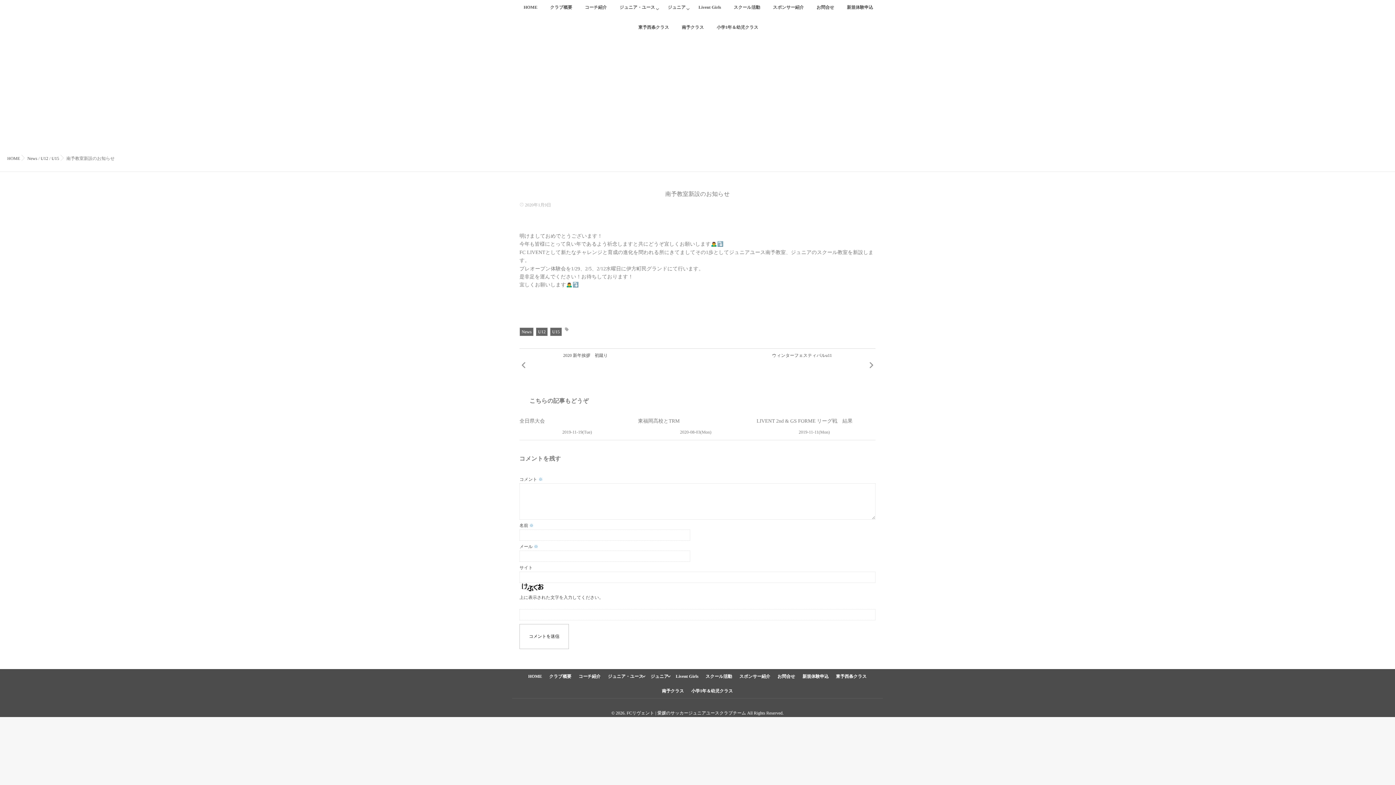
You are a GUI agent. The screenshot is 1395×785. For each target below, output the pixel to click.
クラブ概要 (561, 7)
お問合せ (825, 7)
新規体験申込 (860, 7)
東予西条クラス (851, 676)
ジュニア (677, 7)
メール (528, 546)
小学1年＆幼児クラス (712, 690)
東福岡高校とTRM (659, 421)
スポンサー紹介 (788, 7)
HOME (530, 7)
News (526, 331)
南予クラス (673, 690)
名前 (526, 525)
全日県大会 (532, 421)
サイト (526, 567)
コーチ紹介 (596, 7)
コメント (531, 479)
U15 (556, 331)
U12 (542, 331)
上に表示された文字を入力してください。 (561, 597)
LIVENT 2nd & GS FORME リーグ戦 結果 (805, 421)
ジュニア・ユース (637, 7)
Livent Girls (710, 7)
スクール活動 (747, 7)
